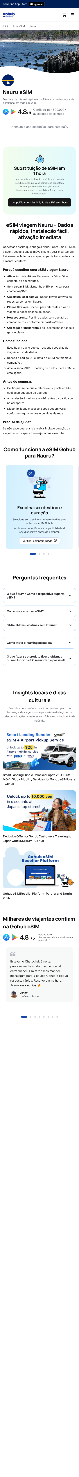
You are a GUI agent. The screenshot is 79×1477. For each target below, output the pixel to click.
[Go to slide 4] (48, 554)
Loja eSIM (19, 26)
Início (6, 26)
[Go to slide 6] (48, 1017)
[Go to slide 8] (57, 1017)
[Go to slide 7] (52, 1017)
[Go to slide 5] (44, 1017)
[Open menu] (72, 14)
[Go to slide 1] (33, 554)
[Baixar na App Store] (36, 4)
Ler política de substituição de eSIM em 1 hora (40, 202)
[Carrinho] (64, 14)
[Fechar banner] (73, 4)
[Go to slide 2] (39, 554)
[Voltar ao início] (9, 14)
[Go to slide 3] (44, 554)
